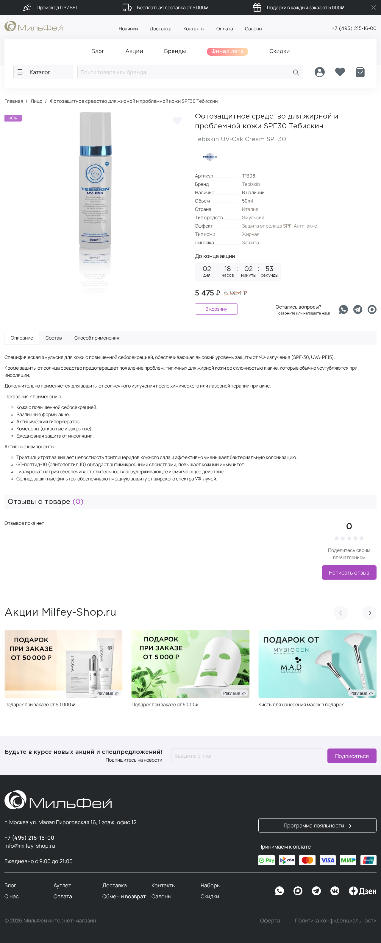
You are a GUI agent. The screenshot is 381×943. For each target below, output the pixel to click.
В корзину (216, 309)
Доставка (160, 28)
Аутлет (62, 885)
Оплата (224, 28)
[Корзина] (360, 72)
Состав (54, 337)
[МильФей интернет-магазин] (33, 25)
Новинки (128, 28)
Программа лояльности (314, 825)
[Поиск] (296, 72)
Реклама (105, 693)
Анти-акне (305, 225)
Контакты (193, 28)
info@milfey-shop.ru (29, 845)
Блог (10, 885)
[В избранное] (177, 120)
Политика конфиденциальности (336, 920)
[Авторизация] (319, 72)
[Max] (298, 891)
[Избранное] (339, 72)
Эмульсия (253, 217)
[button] (341, 613)
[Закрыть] (373, 7)
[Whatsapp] (343, 309)
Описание (22, 337)
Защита (250, 242)
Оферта (270, 920)
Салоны (253, 28)
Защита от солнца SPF (266, 225)
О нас (11, 896)
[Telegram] (357, 309)
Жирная (251, 234)
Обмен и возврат (124, 896)
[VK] (335, 891)
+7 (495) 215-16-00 (354, 29)
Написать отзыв (349, 572)
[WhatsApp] (279, 891)
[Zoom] (176, 283)
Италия (250, 209)
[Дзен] (362, 891)
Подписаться (352, 755)
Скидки (210, 896)
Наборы (211, 885)
